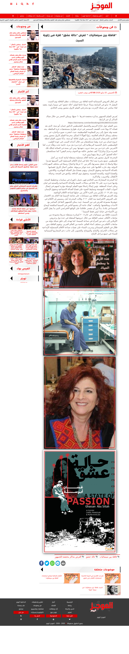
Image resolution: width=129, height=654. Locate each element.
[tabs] (11, 3)
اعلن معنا (70, 615)
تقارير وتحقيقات (97, 16)
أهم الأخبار (23, 145)
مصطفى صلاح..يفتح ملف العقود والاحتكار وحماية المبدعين (74, 20)
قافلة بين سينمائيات (108, 557)
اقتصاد (68, 16)
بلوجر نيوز (53, 612)
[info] (16, 3)
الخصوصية (53, 615)
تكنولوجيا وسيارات (37, 612)
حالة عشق (91, 557)
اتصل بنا (37, 615)
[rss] (27, 3)
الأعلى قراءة (23, 219)
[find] (22, 3)
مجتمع (22, 16)
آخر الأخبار (23, 91)
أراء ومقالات (31, 16)
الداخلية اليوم (86, 16)
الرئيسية (70, 602)
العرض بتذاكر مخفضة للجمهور (68, 557)
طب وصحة (49, 16)
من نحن (20, 612)
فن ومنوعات (58, 16)
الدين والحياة (40, 16)
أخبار (107, 16)
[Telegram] (57, 563)
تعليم (70, 612)
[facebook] (33, 3)
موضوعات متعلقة (104, 569)
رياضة (77, 16)
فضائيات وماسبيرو (37, 609)
